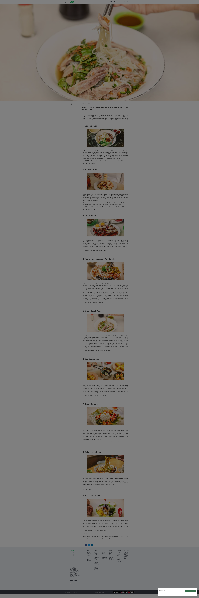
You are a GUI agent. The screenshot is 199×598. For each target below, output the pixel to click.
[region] (177, 592)
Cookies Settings (191, 593)
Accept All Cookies (190, 591)
